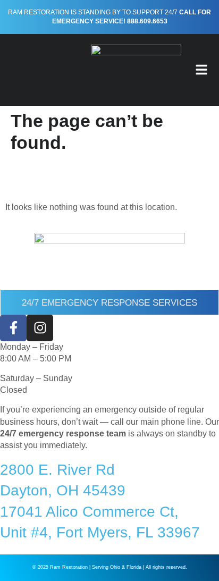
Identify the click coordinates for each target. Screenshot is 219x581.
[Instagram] (40, 328)
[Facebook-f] (13, 328)
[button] (201, 69)
